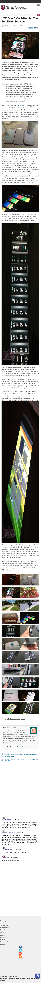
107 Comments (23, 26)
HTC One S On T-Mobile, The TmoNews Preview (20, 19)
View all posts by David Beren (13, 747)
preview (22, 719)
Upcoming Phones (5, 942)
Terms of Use (4, 925)
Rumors (2, 939)
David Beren (14, 26)
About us (3, 923)
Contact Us (3, 930)
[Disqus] (20, 839)
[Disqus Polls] (20, 790)
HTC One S (21, 106)
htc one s (13, 719)
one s (18, 719)
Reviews (2, 937)
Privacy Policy (4, 927)
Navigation (38, 5)
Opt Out (2, 932)
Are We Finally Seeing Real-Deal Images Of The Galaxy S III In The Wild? (20, 760)
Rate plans (3, 944)
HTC (8, 719)
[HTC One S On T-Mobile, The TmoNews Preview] (20, 45)
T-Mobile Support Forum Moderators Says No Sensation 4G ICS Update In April (19, 755)
